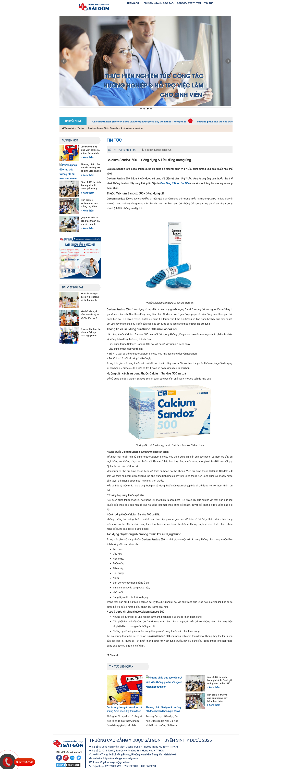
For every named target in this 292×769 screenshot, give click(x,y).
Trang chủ (69, 128)
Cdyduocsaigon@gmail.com (115, 762)
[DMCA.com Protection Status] (68, 766)
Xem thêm (88, 157)
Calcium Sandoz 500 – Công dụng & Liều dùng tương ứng (115, 128)
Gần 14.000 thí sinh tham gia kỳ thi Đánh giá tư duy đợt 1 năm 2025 (219, 680)
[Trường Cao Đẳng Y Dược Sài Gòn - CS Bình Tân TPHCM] (90, 750)
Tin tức (81, 128)
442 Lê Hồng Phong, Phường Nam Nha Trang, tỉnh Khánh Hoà (142, 754)
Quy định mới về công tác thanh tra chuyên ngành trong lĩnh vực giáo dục (91, 224)
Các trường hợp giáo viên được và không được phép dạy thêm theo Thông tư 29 (109, 121)
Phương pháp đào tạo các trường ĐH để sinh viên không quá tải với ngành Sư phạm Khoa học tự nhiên (227, 121)
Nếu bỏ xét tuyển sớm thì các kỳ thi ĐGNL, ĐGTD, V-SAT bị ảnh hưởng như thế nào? (90, 317)
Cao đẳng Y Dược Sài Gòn (175, 183)
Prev (64, 61)
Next (228, 61)
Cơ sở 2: (97, 750)
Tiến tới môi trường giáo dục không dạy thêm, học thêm (217, 698)
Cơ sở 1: (97, 746)
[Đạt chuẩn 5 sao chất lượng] (145, 61)
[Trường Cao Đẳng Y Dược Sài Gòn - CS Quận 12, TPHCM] (90, 746)
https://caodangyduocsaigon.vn (120, 758)
